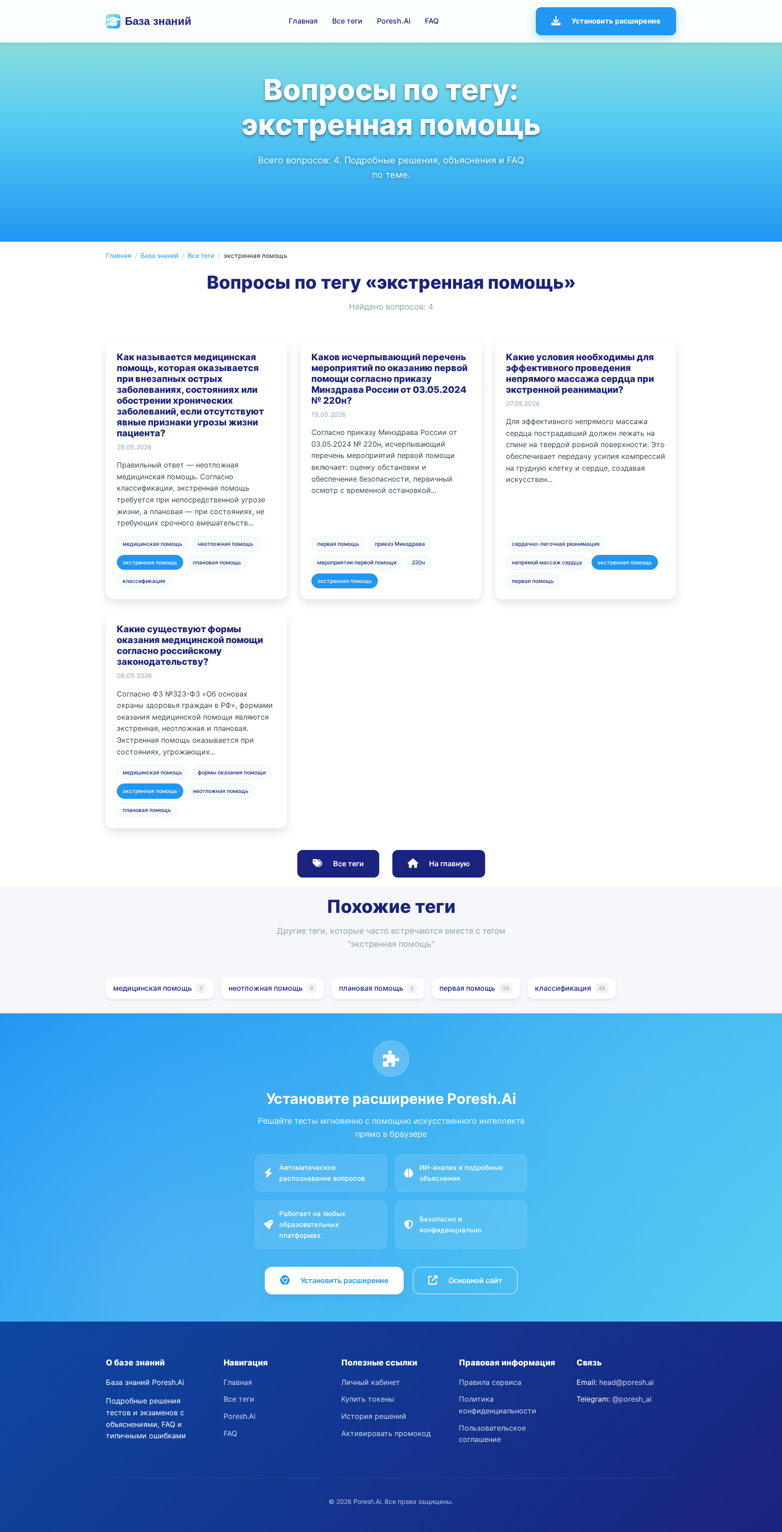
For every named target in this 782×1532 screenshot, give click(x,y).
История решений (373, 1416)
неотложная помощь (225, 543)
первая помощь (338, 543)
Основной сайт (475, 1280)
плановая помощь (217, 562)
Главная (303, 20)
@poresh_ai (632, 1398)
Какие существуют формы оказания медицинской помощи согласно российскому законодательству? (190, 645)
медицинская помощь (152, 543)
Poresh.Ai (393, 20)
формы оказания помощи (232, 772)
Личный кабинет (370, 1382)
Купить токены (367, 1398)
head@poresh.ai (626, 1382)
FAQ (432, 20)
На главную (449, 863)
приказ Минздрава (400, 543)
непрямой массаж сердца (547, 562)
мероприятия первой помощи (356, 562)
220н (418, 562)
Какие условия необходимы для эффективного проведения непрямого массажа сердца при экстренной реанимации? (580, 373)
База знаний (158, 21)
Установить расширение (616, 20)
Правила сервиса (490, 1382)
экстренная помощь (150, 562)
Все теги (347, 20)
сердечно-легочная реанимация (556, 543)
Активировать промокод (386, 1433)
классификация (144, 580)
